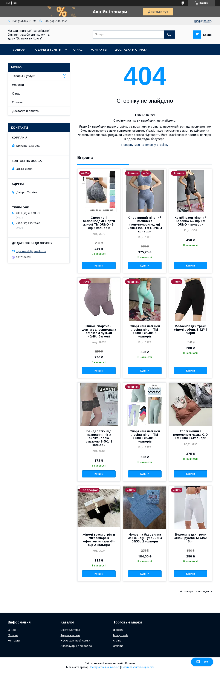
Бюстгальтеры (70, 629)
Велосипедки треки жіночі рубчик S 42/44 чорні (190, 329)
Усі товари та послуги (194, 591)
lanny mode (120, 635)
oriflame (118, 645)
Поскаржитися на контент (104, 667)
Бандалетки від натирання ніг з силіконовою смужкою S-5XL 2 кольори (99, 438)
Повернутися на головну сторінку (144, 144)
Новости (18, 84)
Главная (18, 49)
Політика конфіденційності (137, 667)
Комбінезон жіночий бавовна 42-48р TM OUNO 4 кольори (190, 221)
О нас (78, 49)
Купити (99, 265)
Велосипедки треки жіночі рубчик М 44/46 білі (190, 538)
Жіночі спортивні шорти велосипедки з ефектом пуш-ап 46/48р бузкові (99, 331)
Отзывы (17, 102)
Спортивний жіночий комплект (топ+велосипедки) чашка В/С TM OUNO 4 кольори (145, 224)
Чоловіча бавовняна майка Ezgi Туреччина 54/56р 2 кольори (144, 538)
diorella (118, 629)
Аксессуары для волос (76, 645)
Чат (205, 662)
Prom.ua (130, 663)
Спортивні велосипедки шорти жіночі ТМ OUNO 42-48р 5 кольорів (99, 223)
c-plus (117, 640)
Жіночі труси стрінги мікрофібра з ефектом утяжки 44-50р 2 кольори (99, 540)
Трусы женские (70, 635)
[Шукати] (169, 34)
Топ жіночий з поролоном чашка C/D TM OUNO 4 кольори (190, 434)
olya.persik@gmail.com (31, 251)
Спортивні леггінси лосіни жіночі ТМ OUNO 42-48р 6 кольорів (145, 331)
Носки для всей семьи (75, 640)
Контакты (98, 49)
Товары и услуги (47, 49)
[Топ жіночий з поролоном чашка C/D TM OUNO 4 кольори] (190, 404)
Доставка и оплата (131, 49)
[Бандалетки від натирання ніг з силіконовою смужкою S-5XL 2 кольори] (99, 404)
